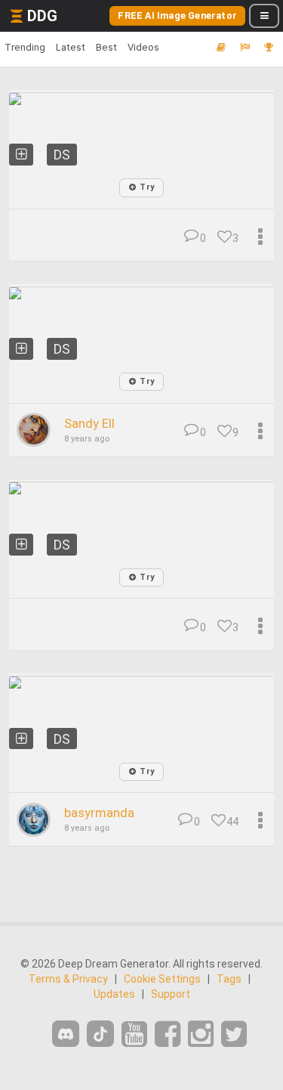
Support (170, 994)
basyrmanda (99, 812)
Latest (70, 47)
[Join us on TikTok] (100, 1033)
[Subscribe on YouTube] (134, 1034)
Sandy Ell (89, 423)
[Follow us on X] (234, 1034)
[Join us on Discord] (65, 1033)
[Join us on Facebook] (167, 1034)
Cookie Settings (162, 979)
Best (106, 47)
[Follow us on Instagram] (201, 1034)
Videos (143, 47)
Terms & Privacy (68, 979)
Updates (114, 994)
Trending (25, 47)
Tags (229, 979)
